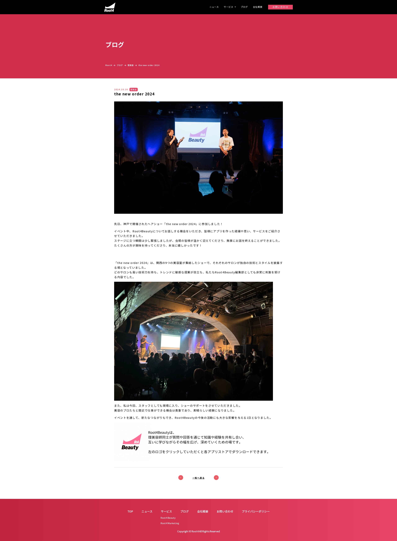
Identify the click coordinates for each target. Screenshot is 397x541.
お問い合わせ (280, 7)
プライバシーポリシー (256, 511)
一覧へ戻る (198, 477)
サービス (229, 6)
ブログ (244, 6)
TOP (130, 511)
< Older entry (180, 477)
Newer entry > (216, 477)
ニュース (214, 6)
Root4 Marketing (170, 523)
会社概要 (258, 6)
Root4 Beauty (168, 517)
